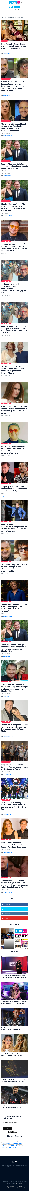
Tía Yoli (4, 1145)
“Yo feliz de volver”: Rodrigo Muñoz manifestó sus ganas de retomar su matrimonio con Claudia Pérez (14, 648)
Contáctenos (9, 1188)
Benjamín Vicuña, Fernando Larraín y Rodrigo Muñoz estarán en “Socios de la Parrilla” (14, 767)
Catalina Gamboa (7, 175)
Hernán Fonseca (7, 255)
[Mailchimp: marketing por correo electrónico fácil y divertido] (12, 1133)
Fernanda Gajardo (7, 852)
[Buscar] (24, 2)
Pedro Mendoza (7, 774)
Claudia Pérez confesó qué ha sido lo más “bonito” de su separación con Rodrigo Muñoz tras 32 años (13, 207)
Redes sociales (22, 1141)
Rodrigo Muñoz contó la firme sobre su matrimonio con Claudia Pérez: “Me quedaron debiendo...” (14, 167)
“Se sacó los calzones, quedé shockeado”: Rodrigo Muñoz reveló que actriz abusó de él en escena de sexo (14, 247)
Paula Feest (6, 696)
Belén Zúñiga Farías (8, 736)
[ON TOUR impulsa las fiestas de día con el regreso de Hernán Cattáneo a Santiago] (14, 1069)
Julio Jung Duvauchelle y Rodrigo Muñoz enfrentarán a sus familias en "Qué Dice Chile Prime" (13, 806)
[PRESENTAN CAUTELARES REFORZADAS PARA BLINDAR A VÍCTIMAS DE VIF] (9, 938)
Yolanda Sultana (6, 1143)
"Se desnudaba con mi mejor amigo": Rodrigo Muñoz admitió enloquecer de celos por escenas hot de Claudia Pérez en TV (14, 884)
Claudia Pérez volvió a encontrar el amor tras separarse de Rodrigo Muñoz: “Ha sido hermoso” (14, 608)
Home (11, 9)
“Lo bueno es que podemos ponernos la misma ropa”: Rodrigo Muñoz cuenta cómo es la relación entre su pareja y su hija (14, 288)
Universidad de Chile (18, 1143)
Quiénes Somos (10, 1186)
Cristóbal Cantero (7, 215)
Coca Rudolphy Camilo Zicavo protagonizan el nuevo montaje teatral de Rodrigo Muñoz (13, 46)
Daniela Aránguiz (12, 1147)
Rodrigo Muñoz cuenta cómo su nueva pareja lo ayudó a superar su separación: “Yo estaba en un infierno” (14, 329)
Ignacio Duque (6, 496)
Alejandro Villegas (7, 95)
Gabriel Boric (13, 1141)
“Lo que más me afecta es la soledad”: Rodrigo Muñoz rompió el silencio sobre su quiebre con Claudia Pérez (14, 688)
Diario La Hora (6, 53)
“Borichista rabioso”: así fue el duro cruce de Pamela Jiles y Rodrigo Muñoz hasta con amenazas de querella (13, 127)
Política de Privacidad (20, 1188)
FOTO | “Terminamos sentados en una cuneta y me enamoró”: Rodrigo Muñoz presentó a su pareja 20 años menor (13, 450)
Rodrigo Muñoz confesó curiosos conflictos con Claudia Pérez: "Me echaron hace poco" (14, 845)
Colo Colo (4, 1141)
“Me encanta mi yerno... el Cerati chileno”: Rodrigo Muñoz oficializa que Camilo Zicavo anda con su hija (14, 568)
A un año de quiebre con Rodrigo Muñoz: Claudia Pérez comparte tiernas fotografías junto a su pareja (14, 409)
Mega (3, 1147)
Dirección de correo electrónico (10, 1122)
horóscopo (18, 1145)
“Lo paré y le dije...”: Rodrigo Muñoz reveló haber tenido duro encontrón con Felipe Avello (14, 489)
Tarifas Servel (20, 1186)
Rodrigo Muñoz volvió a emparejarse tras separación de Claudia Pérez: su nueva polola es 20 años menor (14, 527)
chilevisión (11, 1145)
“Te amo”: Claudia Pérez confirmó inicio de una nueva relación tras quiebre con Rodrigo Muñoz (12, 369)
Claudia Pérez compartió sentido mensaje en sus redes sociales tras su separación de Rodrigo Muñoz (14, 728)
